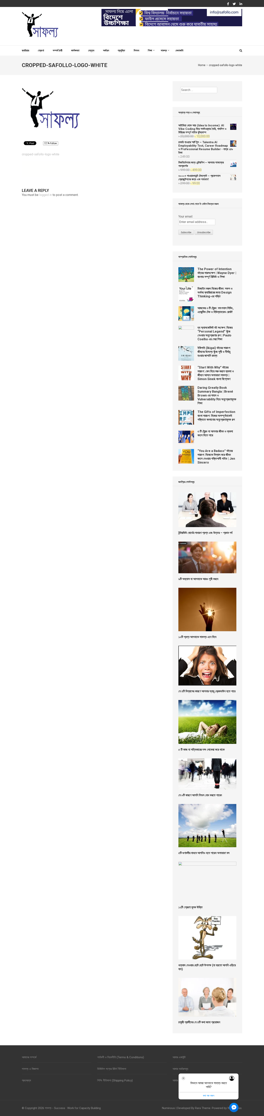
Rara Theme (202, 1108)
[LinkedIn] (240, 4)
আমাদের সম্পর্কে (29, 1057)
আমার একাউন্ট (179, 1057)
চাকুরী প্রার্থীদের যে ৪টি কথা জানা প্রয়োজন (199, 1022)
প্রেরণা (41, 50)
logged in (45, 195)
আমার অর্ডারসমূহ (180, 1069)
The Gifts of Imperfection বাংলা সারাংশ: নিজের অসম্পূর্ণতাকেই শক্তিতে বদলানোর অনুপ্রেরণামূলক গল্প (216, 415)
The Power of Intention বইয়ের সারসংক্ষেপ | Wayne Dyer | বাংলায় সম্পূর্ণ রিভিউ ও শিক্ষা (217, 273)
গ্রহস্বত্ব (26, 1080)
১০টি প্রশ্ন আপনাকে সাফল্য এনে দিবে (197, 637)
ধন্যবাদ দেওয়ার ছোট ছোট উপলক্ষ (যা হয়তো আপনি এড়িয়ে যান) (207, 967)
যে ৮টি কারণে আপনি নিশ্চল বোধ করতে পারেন (200, 795)
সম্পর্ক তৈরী (57, 50)
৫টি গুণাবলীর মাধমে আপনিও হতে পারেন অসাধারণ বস (203, 853)
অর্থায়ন (106, 50)
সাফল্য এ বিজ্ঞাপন (30, 1069)
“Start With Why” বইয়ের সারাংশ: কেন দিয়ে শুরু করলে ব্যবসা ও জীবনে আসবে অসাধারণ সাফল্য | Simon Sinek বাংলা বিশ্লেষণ (216, 373)
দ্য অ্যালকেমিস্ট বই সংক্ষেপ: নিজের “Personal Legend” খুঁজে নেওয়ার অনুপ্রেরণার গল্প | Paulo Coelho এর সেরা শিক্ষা (215, 333)
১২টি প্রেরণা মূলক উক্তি (190, 907)
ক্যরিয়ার (25, 50)
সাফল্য (164, 50)
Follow (53, 143)
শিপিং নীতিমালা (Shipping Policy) (115, 1080)
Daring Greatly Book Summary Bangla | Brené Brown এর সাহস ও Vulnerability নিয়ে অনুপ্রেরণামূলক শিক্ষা (217, 395)
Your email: (185, 216)
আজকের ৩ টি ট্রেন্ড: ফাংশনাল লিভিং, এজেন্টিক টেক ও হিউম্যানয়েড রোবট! (215, 310)
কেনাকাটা (179, 50)
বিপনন (136, 50)
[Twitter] (234, 4)
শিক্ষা (150, 50)
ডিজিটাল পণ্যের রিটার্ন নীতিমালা (111, 1069)
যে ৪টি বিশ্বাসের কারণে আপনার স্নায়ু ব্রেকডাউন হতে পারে (206, 691)
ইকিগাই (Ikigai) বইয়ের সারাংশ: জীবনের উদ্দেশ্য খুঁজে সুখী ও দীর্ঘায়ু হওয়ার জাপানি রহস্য (214, 351)
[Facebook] (228, 4)
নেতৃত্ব (91, 50)
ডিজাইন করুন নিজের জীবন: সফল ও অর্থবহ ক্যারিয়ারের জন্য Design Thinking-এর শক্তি (215, 292)
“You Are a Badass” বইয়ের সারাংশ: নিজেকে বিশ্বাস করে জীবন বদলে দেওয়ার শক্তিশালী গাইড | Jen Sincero (216, 456)
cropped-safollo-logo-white (40, 154)
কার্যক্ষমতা (75, 50)
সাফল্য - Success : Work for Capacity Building (73, 1108)
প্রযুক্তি (121, 50)
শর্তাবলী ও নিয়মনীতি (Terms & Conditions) (120, 1057)
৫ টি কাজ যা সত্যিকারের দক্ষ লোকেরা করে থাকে (201, 749)
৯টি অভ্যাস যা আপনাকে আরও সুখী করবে (198, 579)
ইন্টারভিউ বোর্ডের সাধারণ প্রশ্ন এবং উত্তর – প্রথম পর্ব (205, 533)
